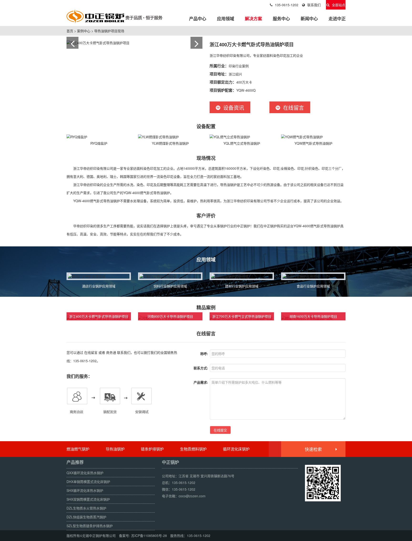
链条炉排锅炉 (152, 449)
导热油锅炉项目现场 (109, 30)
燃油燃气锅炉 (78, 449)
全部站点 (338, 4)
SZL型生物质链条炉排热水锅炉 (90, 525)
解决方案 (253, 19)
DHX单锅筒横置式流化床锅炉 (88, 481)
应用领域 (225, 19)
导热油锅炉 (115, 449)
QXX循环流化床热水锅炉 (85, 472)
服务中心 (281, 19)
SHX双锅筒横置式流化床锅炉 (88, 499)
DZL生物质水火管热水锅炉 (86, 508)
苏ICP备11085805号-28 (149, 535)
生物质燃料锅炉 (193, 449)
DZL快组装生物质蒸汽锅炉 (86, 516)
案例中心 (83, 30)
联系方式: (201, 368)
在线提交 (220, 430)
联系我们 (314, 4)
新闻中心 (309, 19)
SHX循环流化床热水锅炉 (85, 490)
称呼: (204, 353)
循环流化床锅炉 (236, 449)
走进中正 (337, 19)
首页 (70, 30)
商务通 (111, 352)
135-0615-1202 (286, 4)
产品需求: (201, 382)
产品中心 (197, 19)
